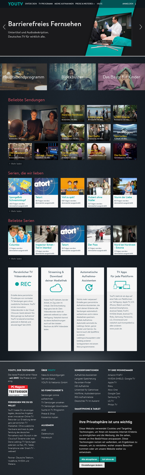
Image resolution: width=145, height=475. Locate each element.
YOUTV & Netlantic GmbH (54, 382)
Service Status (48, 378)
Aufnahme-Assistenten (86, 374)
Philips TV (112, 404)
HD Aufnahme (82, 386)
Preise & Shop (48, 413)
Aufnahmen (64, 4)
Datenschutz (47, 433)
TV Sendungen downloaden (54, 406)
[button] (135, 4)
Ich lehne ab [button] (108, 459)
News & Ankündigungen (53, 374)
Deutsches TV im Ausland (87, 400)
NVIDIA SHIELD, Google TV (121, 378)
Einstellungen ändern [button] (92, 465)
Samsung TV (114, 397)
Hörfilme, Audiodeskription (88, 393)
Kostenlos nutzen (49, 417)
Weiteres (84, 4)
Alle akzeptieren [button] (89, 459)
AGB (43, 429)
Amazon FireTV (115, 374)
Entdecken (31, 4)
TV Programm (46, 4)
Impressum (46, 437)
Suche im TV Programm (52, 409)
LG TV (111, 400)
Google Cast (114, 393)
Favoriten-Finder (83, 382)
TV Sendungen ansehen (52, 402)
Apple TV (112, 382)
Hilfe (99, 4)
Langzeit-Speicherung (85, 378)
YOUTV (15, 4)
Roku (110, 386)
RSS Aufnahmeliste (84, 397)
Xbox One (113, 389)
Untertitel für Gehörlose (86, 389)
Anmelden (127, 4)
